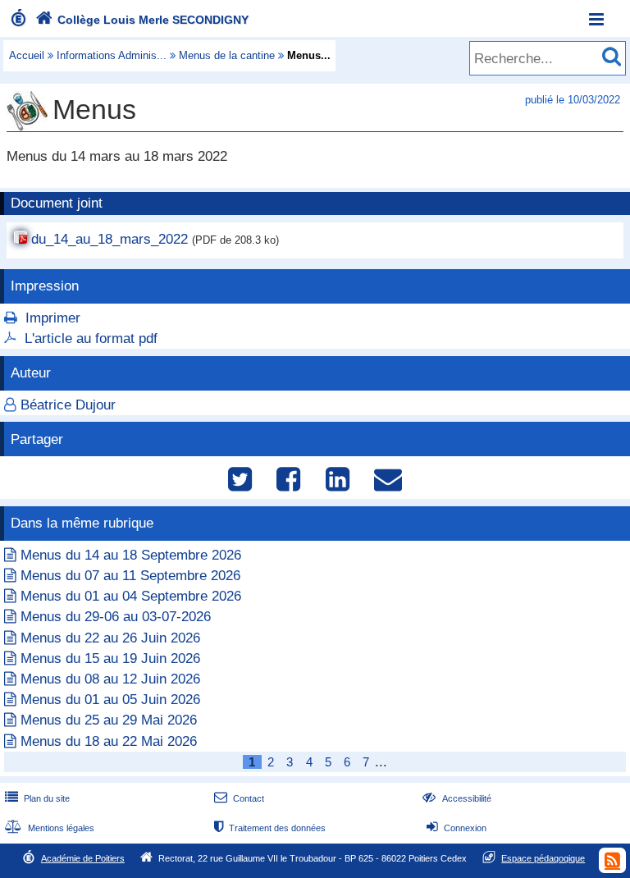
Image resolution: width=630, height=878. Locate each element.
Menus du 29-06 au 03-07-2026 (116, 616)
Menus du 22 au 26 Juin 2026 (110, 638)
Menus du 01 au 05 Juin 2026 (110, 699)
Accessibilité (456, 798)
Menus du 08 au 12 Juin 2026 (110, 679)
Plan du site (37, 798)
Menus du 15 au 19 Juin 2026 (110, 658)
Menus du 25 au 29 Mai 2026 (109, 720)
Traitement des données (270, 828)
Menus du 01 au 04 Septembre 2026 (131, 596)
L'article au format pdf (91, 338)
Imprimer (52, 318)
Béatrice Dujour (68, 405)
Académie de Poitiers (83, 858)
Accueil (26, 55)
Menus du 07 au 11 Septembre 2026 (130, 575)
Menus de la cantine (227, 55)
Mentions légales (49, 828)
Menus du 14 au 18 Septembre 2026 (131, 555)
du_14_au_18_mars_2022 (109, 239)
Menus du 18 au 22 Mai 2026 (109, 741)
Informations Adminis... (112, 55)
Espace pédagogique (543, 858)
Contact (239, 798)
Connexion (456, 828)
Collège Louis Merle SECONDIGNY (142, 19)
